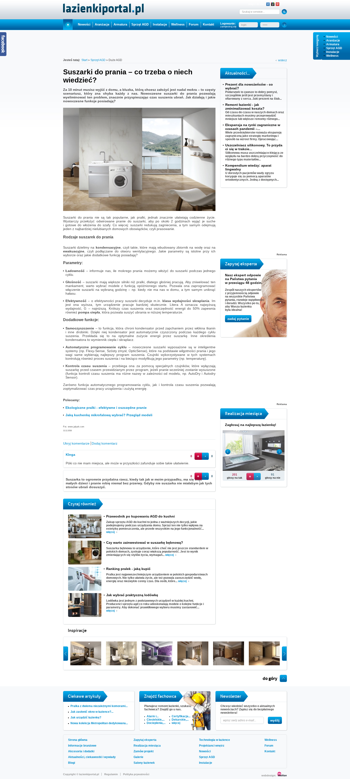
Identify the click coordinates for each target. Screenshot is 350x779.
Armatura (332, 44)
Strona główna (77, 740)
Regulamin (111, 774)
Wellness (332, 55)
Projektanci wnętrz (211, 745)
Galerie (138, 757)
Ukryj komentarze (76, 443)
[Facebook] (268, 4)
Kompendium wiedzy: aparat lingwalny (248, 167)
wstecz (282, 60)
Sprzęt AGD (334, 48)
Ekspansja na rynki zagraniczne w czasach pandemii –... (252, 127)
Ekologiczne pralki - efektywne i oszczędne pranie (106, 408)
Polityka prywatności (136, 774)
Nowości (332, 36)
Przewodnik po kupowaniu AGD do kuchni (140, 516)
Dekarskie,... (180, 719)
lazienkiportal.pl (89, 774)
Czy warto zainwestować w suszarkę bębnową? (144, 542)
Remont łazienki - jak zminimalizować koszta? (245, 106)
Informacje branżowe (82, 745)
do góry (270, 678)
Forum (194, 24)
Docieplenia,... (156, 723)
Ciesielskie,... (156, 719)
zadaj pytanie (238, 319)
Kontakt (208, 24)
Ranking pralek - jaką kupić (128, 569)
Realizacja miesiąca (147, 745)
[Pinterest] (277, 4)
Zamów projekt (144, 751)
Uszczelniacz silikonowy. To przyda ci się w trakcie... (253, 147)
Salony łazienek (144, 762)
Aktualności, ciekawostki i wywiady (92, 757)
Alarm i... (153, 716)
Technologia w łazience (214, 740)
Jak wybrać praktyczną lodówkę (132, 595)
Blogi (71, 762)
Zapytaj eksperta (145, 740)
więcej (110, 532)
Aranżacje (333, 40)
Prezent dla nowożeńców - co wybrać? (249, 86)
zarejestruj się (228, 26)
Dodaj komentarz (104, 443)
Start (68, 24)
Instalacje (332, 52)
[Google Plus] (273, 4)
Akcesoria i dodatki (81, 751)
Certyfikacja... (181, 716)
